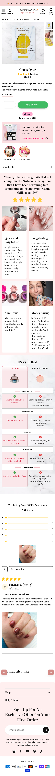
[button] (3, 10)
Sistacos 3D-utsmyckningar (18, 19)
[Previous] (4, 672)
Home (4, 19)
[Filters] (5, 569)
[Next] (51, 672)
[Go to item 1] (27, 554)
